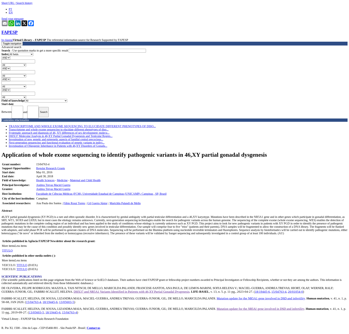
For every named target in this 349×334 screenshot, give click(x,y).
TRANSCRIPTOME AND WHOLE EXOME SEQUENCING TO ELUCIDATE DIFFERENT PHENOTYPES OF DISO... (82, 126)
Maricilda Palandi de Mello (125, 203)
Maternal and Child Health (85, 180)
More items (8, 245)
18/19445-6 (262, 291)
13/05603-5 (66, 302)
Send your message (12, 18)
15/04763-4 (278, 291)
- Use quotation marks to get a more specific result (35, 50)
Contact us (93, 327)
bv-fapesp (7, 39)
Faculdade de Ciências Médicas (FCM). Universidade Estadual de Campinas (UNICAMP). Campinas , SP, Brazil (101, 193)
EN (11, 12)
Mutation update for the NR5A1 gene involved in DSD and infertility (261, 298)
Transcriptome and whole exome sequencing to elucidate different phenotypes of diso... (59, 129)
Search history (24, 3)
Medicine (62, 180)
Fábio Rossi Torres (74, 203)
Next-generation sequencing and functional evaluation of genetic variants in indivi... (57, 142)
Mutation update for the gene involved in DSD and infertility (260, 309)
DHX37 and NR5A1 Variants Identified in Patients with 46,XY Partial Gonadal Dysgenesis (132, 291)
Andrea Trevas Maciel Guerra (53, 185)
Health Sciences (45, 180)
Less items (21, 245)
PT (10, 9)
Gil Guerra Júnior (97, 203)
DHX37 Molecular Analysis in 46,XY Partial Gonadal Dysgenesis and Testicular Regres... (61, 136)
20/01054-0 (295, 291)
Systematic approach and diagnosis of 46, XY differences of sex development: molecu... (59, 132)
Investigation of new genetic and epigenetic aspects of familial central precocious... (56, 139)
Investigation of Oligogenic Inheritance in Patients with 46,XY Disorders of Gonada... (58, 145)
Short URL (7, 3)
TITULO (7, 250)
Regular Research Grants (50, 168)
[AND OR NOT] (5, 57)
